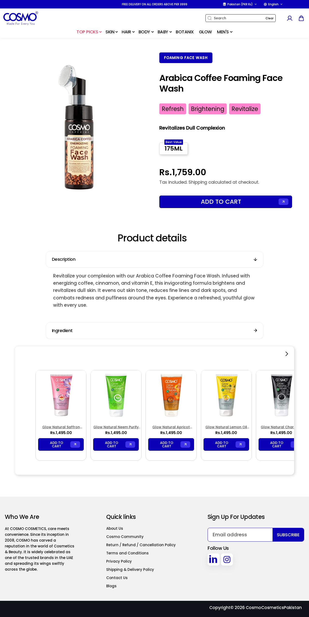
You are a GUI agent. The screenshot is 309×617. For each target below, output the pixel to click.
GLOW (205, 32)
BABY (163, 32)
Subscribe (288, 535)
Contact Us (117, 577)
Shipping (198, 182)
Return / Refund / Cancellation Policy (141, 544)
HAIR (126, 32)
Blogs (111, 585)
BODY (144, 32)
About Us (114, 528)
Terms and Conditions (127, 553)
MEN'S (223, 32)
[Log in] (289, 18)
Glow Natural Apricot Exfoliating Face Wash (171, 427)
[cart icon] (301, 18)
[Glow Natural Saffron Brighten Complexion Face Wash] (61, 395)
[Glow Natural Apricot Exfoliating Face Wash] (171, 395)
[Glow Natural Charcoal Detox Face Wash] (281, 395)
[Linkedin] (214, 559)
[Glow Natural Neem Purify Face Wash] (116, 395)
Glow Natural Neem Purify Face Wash (116, 427)
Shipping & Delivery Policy (130, 569)
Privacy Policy (119, 561)
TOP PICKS (87, 32)
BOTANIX (185, 32)
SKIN (109, 32)
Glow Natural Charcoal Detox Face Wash (281, 427)
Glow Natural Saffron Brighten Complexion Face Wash (61, 427)
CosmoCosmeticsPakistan (274, 607)
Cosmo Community (125, 536)
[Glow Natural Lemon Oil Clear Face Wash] (226, 395)
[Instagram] (227, 559)
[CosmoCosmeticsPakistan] (32, 18)
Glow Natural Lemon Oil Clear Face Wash (226, 427)
